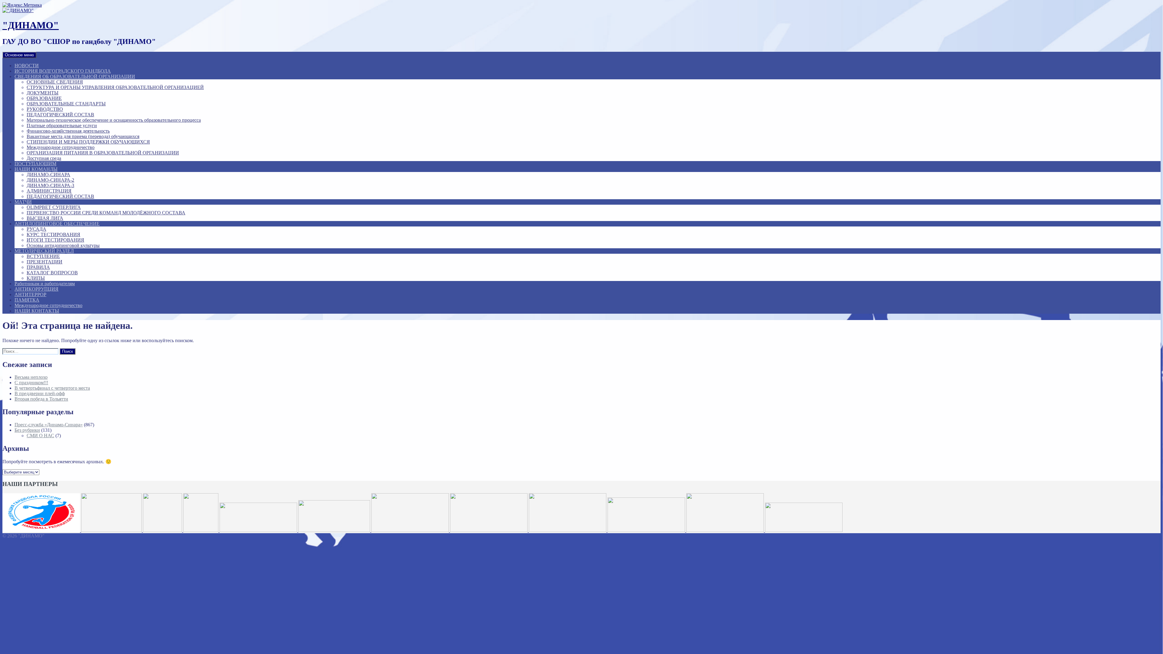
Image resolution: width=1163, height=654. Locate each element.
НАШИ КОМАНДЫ (36, 169)
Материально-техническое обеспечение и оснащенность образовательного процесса (114, 120)
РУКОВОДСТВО (45, 109)
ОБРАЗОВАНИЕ (44, 98)
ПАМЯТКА (27, 299)
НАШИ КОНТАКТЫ (37, 310)
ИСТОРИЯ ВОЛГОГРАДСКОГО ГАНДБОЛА (63, 71)
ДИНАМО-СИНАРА (48, 174)
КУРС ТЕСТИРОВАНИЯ (53, 234)
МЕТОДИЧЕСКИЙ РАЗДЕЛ (44, 250)
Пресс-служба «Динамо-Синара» (49, 424)
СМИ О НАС (40, 435)
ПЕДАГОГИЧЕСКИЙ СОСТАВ (60, 114)
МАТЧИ (23, 201)
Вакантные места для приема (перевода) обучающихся (83, 136)
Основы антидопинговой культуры (63, 245)
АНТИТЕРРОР (30, 294)
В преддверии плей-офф (40, 393)
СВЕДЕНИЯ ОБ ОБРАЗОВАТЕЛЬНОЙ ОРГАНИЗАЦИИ (75, 76)
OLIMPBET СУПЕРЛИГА (54, 207)
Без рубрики (27, 430)
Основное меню (19, 55)
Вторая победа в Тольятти (41, 398)
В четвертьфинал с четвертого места (52, 388)
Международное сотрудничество (60, 147)
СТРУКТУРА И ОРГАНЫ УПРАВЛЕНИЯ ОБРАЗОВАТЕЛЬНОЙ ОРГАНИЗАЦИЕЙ (115, 87)
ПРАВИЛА (38, 267)
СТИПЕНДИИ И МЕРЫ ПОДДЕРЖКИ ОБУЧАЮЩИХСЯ (88, 141)
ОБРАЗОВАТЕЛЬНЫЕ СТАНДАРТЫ (66, 103)
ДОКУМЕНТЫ (42, 92)
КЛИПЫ (36, 278)
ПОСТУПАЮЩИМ (35, 163)
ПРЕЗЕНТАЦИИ (44, 261)
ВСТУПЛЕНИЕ (43, 256)
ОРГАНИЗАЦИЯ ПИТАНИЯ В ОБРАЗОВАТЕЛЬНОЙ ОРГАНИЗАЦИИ (103, 152)
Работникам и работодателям (45, 283)
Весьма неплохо (31, 377)
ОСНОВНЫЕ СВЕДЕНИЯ (55, 81)
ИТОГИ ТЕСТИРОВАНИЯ (55, 240)
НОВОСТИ (27, 65)
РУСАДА (36, 229)
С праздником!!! (31, 382)
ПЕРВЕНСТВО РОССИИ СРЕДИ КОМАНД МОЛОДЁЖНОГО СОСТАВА (106, 212)
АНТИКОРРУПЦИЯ (36, 289)
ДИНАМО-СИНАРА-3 (50, 185)
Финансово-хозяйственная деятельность (68, 131)
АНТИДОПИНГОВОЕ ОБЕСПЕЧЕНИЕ (57, 223)
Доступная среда (44, 158)
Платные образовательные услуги (62, 125)
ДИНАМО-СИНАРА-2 (50, 180)
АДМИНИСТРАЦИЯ (49, 190)
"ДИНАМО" (30, 25)
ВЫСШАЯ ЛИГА (45, 218)
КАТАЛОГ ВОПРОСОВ (52, 272)
